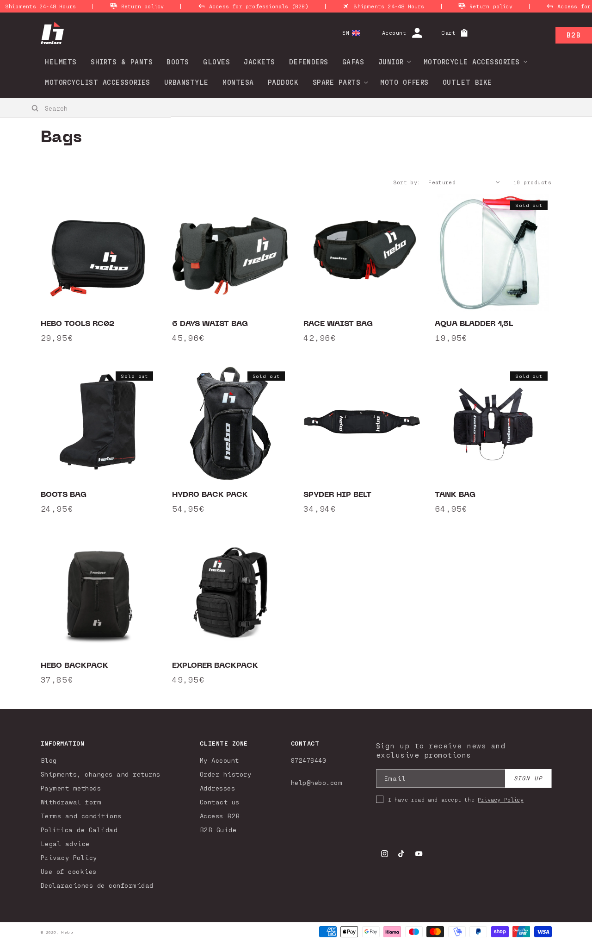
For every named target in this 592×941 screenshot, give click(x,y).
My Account (219, 760)
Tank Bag (455, 494)
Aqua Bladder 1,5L (474, 324)
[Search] (35, 108)
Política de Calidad (79, 830)
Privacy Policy (69, 857)
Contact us (220, 802)
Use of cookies (69, 871)
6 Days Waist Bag (210, 324)
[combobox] (85, 107)
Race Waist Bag (338, 324)
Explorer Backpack (215, 665)
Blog (49, 760)
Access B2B (220, 816)
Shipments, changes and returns (100, 774)
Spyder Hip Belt (337, 494)
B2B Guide (218, 830)
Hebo (67, 932)
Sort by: (407, 182)
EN (345, 33)
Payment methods (71, 788)
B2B (574, 35)
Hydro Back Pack (210, 494)
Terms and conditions (81, 816)
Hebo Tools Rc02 (77, 324)
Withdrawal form (71, 802)
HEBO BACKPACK (74, 665)
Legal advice (65, 843)
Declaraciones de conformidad (97, 885)
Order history (226, 774)
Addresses (217, 788)
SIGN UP (528, 778)
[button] (391, 61)
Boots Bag (63, 494)
